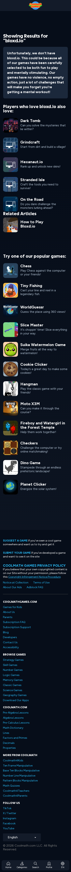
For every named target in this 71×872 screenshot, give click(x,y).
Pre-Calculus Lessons (16, 722)
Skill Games (10, 665)
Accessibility (11, 647)
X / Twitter (9, 813)
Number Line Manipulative (19, 775)
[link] (35, 144)
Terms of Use (41, 582)
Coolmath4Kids (13, 760)
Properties (9, 748)
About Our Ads (12, 587)
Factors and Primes (15, 738)
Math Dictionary (13, 727)
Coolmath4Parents (15, 795)
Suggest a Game (15, 540)
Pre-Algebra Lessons (16, 712)
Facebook (9, 823)
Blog (6, 632)
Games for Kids (12, 607)
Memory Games (13, 680)
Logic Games (11, 675)
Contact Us (10, 642)
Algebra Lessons (13, 717)
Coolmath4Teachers (16, 790)
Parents (7, 617)
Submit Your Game (17, 552)
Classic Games (12, 685)
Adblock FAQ (35, 587)
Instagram (9, 818)
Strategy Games (13, 660)
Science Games (12, 690)
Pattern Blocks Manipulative (20, 780)
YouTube (8, 828)
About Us (9, 612)
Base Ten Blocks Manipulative (21, 770)
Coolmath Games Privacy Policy (34, 565)
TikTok (7, 808)
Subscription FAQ (14, 622)
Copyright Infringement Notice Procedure (34, 577)
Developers (10, 637)
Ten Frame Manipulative (18, 765)
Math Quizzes (11, 785)
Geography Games (15, 695)
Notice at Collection (15, 582)
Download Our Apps (16, 700)
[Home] (35, 5)
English (13, 837)
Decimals (9, 743)
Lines (6, 733)
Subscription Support (17, 627)
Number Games (13, 670)
